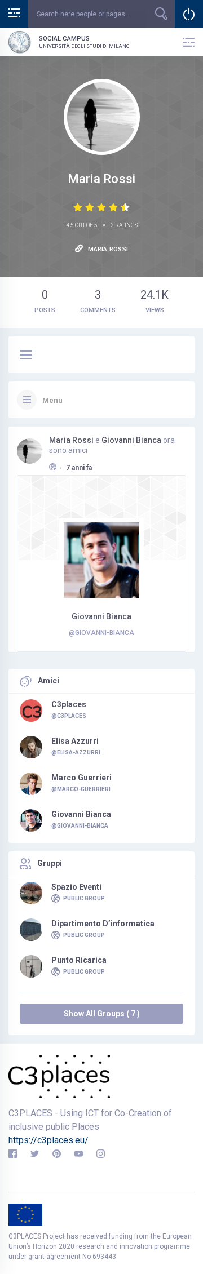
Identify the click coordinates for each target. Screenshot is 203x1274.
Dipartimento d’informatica (103, 923)
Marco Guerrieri (81, 777)
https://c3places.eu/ (48, 1140)
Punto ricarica (79, 960)
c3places (68, 704)
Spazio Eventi (76, 886)
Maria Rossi (71, 440)
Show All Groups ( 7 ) (102, 1013)
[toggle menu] (26, 355)
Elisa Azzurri (75, 740)
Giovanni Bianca (131, 440)
